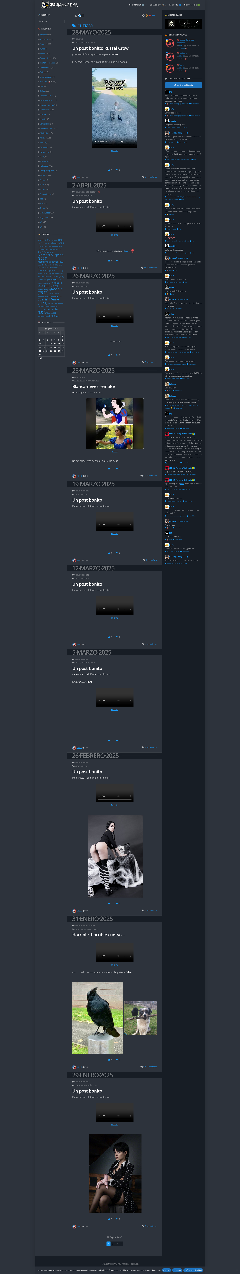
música (41, 274)
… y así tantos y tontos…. (174, 501)
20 (51, 347)
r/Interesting (44, 290)
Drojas (41, 246)
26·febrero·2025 (95, 755)
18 (43, 347)
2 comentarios (151, 177)
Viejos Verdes (45, 217)
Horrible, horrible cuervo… (98, 935)
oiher (182, 483)
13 (51, 343)
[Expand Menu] (146, 4)
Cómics (58, 243)
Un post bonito (87, 201)
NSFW (50, 273)
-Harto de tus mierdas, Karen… (176, 364)
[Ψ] (54, 315)
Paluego (172, 384)
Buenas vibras (45, 58)
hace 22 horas (182, 127)
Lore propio (45, 124)
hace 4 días (185, 551)
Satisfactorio (54, 293)
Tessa (43, 306)
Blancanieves (79, 381)
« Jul (40, 358)
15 (59, 343)
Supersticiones (46, 194)
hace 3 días (185, 428)
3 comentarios (151, 747)
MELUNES (49, 252)
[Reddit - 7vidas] (147, 15)
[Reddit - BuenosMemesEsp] (143, 15)
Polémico (44, 161)
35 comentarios (150, 267)
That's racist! (52, 306)
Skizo (42, 184)
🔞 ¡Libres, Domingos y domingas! (177, 104)
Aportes (43, 44)
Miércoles (85, 43)
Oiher (92, 43)
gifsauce (126, 251)
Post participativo (47, 170)
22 (59, 347)
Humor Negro (45, 249)
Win (41, 222)
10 (40, 343)
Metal (41, 265)
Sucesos (43, 189)
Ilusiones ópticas (47, 105)
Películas (46, 277)
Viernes (51, 313)
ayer (194, 160)
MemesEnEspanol (51, 257)
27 (51, 351)
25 (43, 351)
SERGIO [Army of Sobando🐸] (182, 433)
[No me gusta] (117, 170)
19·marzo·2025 (93, 484)
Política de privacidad (193, 1270)
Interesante (44, 109)
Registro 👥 (175, 4)
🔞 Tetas (180, 65)
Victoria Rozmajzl (172, 563)
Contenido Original (47, 63)
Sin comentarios (150, 475)
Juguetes (43, 119)
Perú (42, 156)
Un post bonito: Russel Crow (100, 48)
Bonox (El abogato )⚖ (178, 133)
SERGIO (79, 177)
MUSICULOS (44, 271)
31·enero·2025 (92, 919)
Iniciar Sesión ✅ (192, 4)
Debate (43, 72)
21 (55, 347)
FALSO (48, 246)
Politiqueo (44, 166)
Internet (43, 114)
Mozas (43, 138)
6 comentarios (151, 910)
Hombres (57, 246)
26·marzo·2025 (93, 276)
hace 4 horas (195, 104)
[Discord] (153, 15)
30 (63, 351)
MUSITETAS (56, 271)
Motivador (44, 133)
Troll (42, 203)
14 (55, 343)
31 (40, 354)
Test (42, 199)
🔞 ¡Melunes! (182, 53)
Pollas (47, 283)
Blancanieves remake (93, 386)
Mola (44, 268)
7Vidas (44, 239)
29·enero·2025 (92, 1075)
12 (47, 343)
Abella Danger (171, 127)
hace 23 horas (182, 142)
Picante (43, 280)
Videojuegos (45, 213)
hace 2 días (178, 309)
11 (43, 343)
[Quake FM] (183, 28)
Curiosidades (45, 67)
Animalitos (44, 39)
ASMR (42, 49)
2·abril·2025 (89, 185)
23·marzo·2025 (93, 370)
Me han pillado (171, 229)
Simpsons (43, 296)
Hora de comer (46, 100)
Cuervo (77, 43)
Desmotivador (46, 77)
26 (47, 351)
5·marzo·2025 (91, 652)
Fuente (114, 150)
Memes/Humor (46, 128)
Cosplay (77, 196)
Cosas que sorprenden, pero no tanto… (178, 160)
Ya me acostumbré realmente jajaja (177, 241)
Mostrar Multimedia (184, 85)
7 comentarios (151, 644)
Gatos (42, 91)
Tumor (42, 208)
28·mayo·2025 (91, 32)
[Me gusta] (109, 170)
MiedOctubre (49, 265)
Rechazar (177, 1270)
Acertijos (43, 34)
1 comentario (151, 560)
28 (55, 351)
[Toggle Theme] (79, 15)
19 (47, 347)
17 (40, 347)
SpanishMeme (48, 301)
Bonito (43, 53)
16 (63, 343)
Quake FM (50, 286)
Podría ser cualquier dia (173, 282)
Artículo (54, 240)
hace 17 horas (195, 115)
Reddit (42, 175)
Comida (48, 243)
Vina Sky (169, 309)
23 (63, 347)
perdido (172, 121)
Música (43, 142)
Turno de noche (48, 311)
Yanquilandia (43, 316)
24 (40, 351)
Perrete (58, 276)
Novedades (44, 147)
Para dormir (45, 152)
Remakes (95, 381)
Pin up (53, 279)
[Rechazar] (237, 1270)
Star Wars (52, 303)
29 (59, 351)
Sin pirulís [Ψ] (55, 296)
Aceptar (166, 1270)
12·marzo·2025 (93, 568)
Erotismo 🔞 (45, 81)
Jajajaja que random (172, 379)
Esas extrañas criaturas (173, 337)
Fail (41, 86)
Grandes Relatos (47, 95)
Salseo (43, 180)
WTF (41, 227)
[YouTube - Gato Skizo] (150, 15)
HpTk (171, 109)
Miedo (83, 929)
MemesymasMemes (51, 261)
